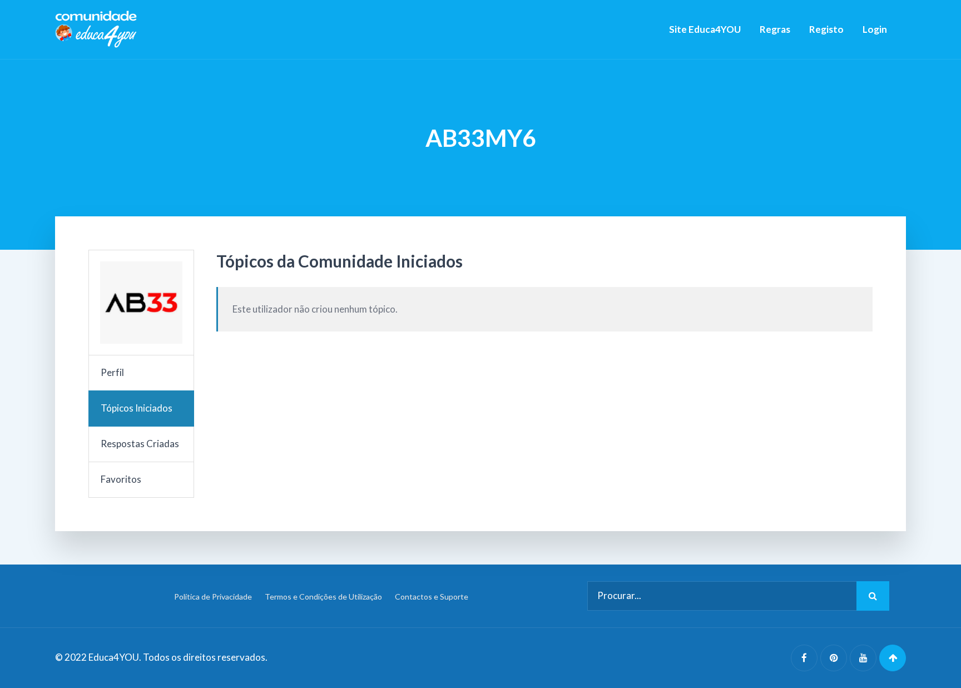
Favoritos (121, 479)
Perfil (112, 372)
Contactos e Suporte (431, 596)
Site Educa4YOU (705, 29)
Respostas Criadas (140, 443)
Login (875, 29)
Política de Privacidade (213, 596)
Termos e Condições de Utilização (323, 596)
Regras (775, 29)
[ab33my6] (141, 302)
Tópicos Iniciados (136, 408)
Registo (826, 29)
